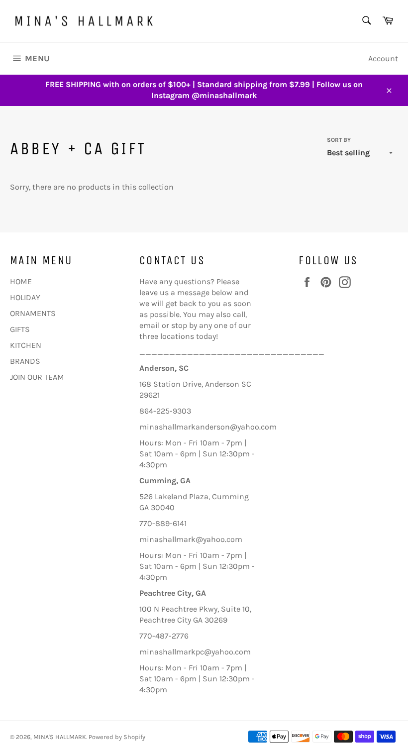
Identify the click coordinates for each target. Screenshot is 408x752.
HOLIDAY (25, 297)
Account (383, 58)
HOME (21, 281)
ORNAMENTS (33, 313)
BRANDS (25, 361)
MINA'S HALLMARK (59, 737)
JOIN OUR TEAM (37, 377)
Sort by (339, 139)
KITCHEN (25, 345)
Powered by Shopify (117, 737)
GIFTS (20, 329)
